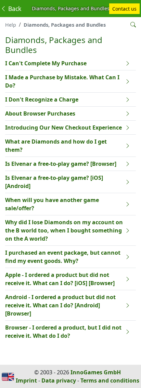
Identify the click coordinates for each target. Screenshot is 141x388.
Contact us (124, 8)
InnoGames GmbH (95, 372)
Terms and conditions (109, 380)
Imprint (26, 380)
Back (14, 8)
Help (10, 25)
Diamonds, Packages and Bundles (65, 25)
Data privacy (58, 380)
